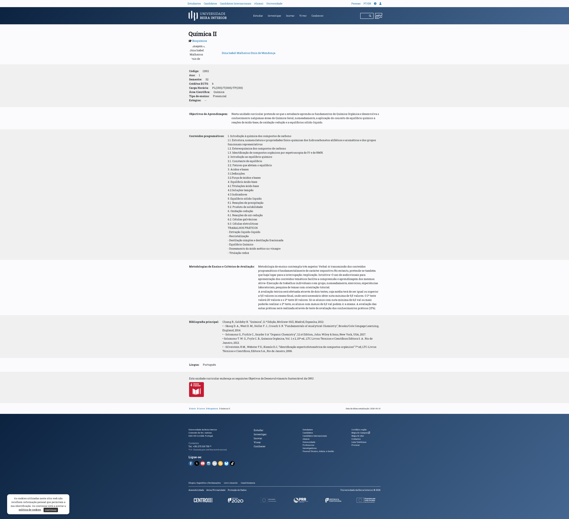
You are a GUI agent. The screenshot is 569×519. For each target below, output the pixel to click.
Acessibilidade (196, 490)
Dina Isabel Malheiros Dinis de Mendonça (248, 53)
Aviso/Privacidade (216, 490)
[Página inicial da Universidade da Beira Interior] (209, 15)
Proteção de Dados (237, 490)
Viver (303, 15)
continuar (51, 509)
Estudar (258, 15)
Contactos (193, 443)
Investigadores (310, 448)
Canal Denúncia (248, 482)
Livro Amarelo (231, 482)
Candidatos (210, 3)
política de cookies (30, 509)
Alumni (258, 3)
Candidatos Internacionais (235, 3)
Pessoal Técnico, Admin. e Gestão (318, 451)
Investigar (274, 15)
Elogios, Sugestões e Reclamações (204, 482)
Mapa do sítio (357, 435)
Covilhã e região (359, 429)
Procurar (355, 445)
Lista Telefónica (358, 442)
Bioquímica (199, 41)
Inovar (290, 15)
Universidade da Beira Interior (202, 429)
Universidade (274, 3)
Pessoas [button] (356, 3)
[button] (375, 3)
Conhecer (317, 15)
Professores (308, 445)
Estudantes (194, 3)
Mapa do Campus (360, 432)
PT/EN (367, 3)
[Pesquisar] (370, 16)
